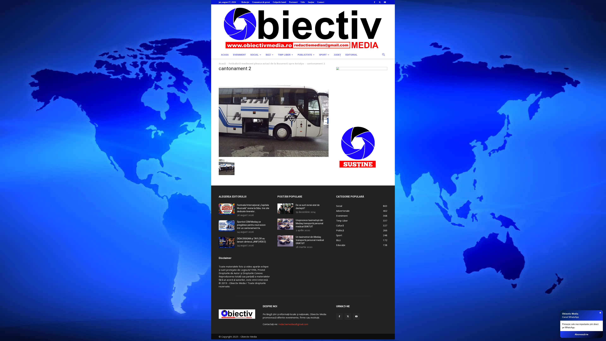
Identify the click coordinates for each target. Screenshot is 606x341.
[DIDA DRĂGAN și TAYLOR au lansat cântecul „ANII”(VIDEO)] (227, 242)
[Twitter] (379, 2)
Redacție (245, 2)
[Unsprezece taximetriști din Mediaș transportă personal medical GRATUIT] (285, 224)
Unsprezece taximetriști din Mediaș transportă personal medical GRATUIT (309, 223)
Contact (320, 2)
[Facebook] (374, 2)
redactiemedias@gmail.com (293, 324)
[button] (383, 55)
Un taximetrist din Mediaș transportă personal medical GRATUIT (310, 240)
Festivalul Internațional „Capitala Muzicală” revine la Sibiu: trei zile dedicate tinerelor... (253, 208)
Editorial (351, 55)
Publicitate (305, 55)
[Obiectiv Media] (303, 27)
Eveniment (239, 55)
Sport (323, 55)
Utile (303, 2)
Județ (337, 55)
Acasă (222, 63)
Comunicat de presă (261, 2)
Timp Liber (284, 55)
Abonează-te (581, 334)
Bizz (268, 55)
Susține (311, 2)
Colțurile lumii (279, 2)
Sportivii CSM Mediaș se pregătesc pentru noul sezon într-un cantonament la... (251, 225)
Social (254, 55)
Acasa (225, 55)
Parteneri (293, 2)
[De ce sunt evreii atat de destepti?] (285, 208)
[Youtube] (385, 2)
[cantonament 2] (274, 156)
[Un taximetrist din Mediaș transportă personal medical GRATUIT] (285, 240)
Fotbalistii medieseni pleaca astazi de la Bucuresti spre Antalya (266, 63)
